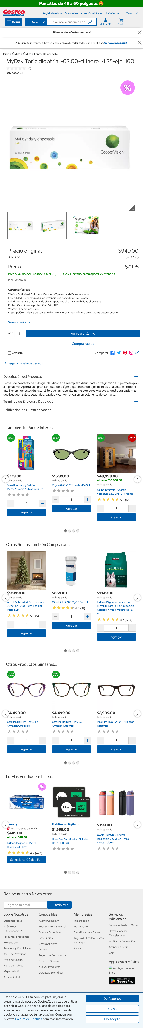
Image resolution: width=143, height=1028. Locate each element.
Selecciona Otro (19, 322)
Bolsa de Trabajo (13, 965)
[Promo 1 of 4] (65, 531)
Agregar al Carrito (83, 333)
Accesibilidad (12, 977)
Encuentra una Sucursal (52, 926)
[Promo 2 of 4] (69, 531)
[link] (112, 352)
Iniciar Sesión (81, 920)
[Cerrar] (140, 32)
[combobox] (36, 22)
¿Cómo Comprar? (49, 920)
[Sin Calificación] (17, 68)
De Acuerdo (112, 998)
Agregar (26, 512)
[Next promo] (137, 479)
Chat (111, 952)
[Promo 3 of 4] (73, 531)
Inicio (6, 54)
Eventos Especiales (50, 932)
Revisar (112, 1009)
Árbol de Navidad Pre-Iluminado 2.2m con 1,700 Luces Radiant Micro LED (26, 605)
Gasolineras (46, 938)
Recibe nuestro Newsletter (28, 893)
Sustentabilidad (13, 920)
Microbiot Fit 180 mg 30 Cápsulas (71, 602)
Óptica (16, 54)
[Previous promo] (5, 479)
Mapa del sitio (12, 971)
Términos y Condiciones (17, 948)
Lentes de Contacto (46, 54)
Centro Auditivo (48, 943)
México (130, 13)
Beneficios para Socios (87, 932)
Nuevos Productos (49, 967)
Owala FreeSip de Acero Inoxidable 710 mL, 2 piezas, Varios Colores (113, 838)
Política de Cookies (28, 1019)
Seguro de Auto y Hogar (53, 955)
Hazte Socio (81, 926)
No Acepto (112, 1019)
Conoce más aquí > (116, 43)
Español (111, 13)
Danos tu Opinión (49, 961)
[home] (14, 12)
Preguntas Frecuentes (17, 936)
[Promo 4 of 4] (77, 531)
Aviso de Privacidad (15, 954)
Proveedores (11, 942)
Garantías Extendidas (51, 972)
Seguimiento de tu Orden (124, 925)
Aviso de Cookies (14, 959)
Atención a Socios (119, 947)
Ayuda (77, 948)
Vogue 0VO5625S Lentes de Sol (71, 485)
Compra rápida (83, 343)
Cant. (9, 333)
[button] (92, 21)
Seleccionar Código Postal (28, 859)
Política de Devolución (122, 941)
